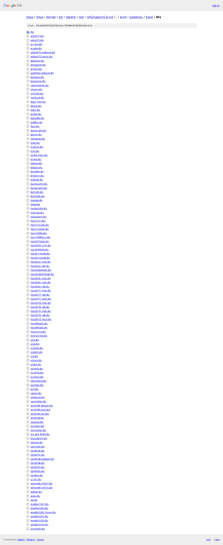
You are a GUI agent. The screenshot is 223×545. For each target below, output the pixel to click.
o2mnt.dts (36, 360)
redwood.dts (37, 397)
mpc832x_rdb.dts (39, 266)
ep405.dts (35, 114)
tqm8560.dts (37, 471)
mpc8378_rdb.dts (40, 307)
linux (29, 17)
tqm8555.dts (37, 467)
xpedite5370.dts (39, 524)
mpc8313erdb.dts (40, 253)
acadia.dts (36, 48)
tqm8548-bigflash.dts (42, 459)
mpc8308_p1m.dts (40, 245)
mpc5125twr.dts (39, 229)
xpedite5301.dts (39, 516)
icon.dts (34, 151)
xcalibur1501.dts (39, 504)
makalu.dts (36, 200)
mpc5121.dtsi (37, 220)
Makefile (35, 204)
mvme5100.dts (38, 335)
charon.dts (36, 89)
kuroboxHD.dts (38, 184)
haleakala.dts (37, 138)
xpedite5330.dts (39, 520)
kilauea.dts (36, 167)
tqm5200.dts (37, 446)
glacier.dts (36, 134)
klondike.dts (37, 171)
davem (71, 17)
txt (208, 539)
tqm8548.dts (37, 463)
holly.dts (35, 143)
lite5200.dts (36, 192)
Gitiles (21, 539)
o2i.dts (34, 356)
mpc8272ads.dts (39, 241)
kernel (51, 17)
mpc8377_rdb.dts (40, 294)
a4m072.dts (37, 40)
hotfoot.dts (36, 147)
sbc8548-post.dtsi (40, 409)
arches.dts (36, 69)
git (61, 17)
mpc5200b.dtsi (38, 233)
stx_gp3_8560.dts (40, 434)
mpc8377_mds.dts (40, 290)
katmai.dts (36, 163)
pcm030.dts (37, 372)
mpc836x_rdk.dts (39, 286)
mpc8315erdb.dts (40, 257)
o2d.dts (34, 340)
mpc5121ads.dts (39, 224)
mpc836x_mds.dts (40, 282)
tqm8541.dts (37, 454)
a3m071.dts (37, 36)
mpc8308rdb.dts (39, 249)
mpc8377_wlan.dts (40, 298)
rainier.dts (35, 393)
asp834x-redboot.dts (42, 73)
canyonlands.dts (39, 85)
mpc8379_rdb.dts (40, 315)
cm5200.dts (37, 93)
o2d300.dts (36, 348)
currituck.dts (37, 97)
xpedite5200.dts (39, 508)
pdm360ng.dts (38, 381)
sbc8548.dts (37, 417)
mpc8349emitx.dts (40, 270)
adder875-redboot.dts (42, 52)
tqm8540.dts (37, 450)
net (81, 17)
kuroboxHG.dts (38, 188)
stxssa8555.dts (38, 438)
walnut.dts (36, 491)
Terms (40, 539)
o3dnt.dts (35, 364)
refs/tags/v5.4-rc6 (100, 17)
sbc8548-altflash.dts (41, 405)
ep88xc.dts (36, 122)
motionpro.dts (38, 216)
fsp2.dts (34, 126)
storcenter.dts (38, 430)
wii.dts (33, 500)
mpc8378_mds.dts (40, 303)
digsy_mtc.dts (38, 101)
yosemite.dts (37, 528)
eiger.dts (35, 110)
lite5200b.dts (37, 196)
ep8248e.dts (37, 118)
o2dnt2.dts (36, 352)
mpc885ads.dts (39, 327)
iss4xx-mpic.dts (39, 155)
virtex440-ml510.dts (41, 487)
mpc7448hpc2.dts (40, 237)
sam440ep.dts (38, 401)
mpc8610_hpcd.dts (40, 319)
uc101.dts (35, 479)
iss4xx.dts (35, 159)
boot (149, 17)
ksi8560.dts (36, 179)
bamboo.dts (37, 77)
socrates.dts (37, 426)
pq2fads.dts (37, 385)
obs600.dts (36, 368)
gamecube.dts (38, 130)
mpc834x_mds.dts (40, 278)
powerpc (136, 17)
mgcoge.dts (37, 212)
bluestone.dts (38, 81)
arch (123, 17)
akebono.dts (37, 60)
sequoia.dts (36, 422)
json (217, 539)
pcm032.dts (37, 377)
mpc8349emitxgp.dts (42, 274)
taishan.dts (36, 442)
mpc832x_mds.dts (40, 261)
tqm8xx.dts (36, 475)
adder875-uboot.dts (41, 56)
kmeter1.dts (37, 175)
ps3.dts (34, 389)
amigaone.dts (38, 64)
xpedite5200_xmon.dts (43, 512)
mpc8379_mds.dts (40, 311)
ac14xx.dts (36, 44)
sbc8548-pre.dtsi (39, 413)
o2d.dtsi (34, 344)
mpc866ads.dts (39, 323)
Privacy (30, 539)
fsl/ (32, 32)
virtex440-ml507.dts (41, 483)
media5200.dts (38, 208)
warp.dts (35, 496)
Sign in (216, 5)
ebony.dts (35, 106)
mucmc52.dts (38, 331)
